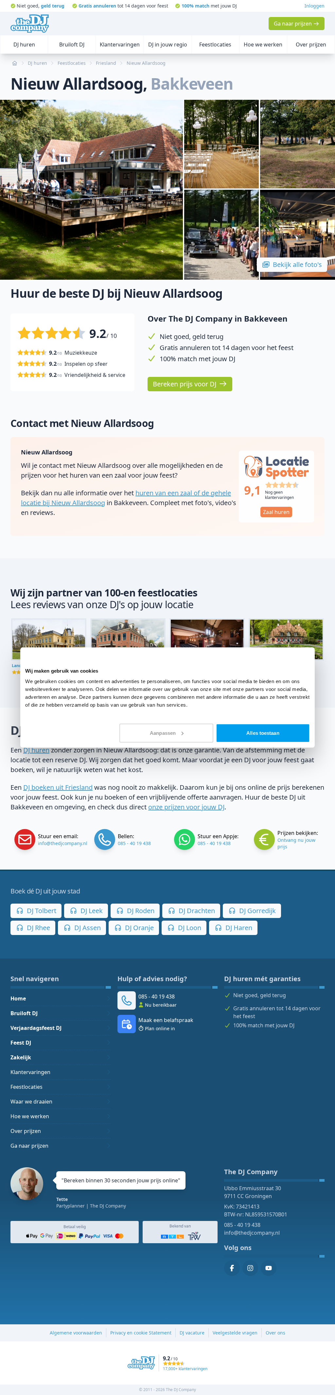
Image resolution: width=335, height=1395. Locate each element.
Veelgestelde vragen (235, 1333)
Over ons (275, 1333)
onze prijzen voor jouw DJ (186, 807)
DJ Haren (238, 927)
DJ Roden (139, 910)
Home (18, 998)
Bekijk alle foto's (297, 264)
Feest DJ (20, 1042)
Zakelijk (20, 1057)
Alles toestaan (262, 732)
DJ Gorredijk (257, 910)
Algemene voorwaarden (76, 1333)
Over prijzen (25, 1131)
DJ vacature (192, 1333)
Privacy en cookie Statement (140, 1333)
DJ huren (36, 750)
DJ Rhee (37, 927)
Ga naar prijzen (29, 1145)
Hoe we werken (29, 1116)
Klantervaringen (30, 1072)
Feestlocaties (26, 1086)
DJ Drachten (196, 910)
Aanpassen (163, 732)
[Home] (29, 23)
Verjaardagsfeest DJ (36, 1028)
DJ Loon (188, 927)
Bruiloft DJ (24, 1013)
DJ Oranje (138, 927)
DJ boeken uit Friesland (58, 787)
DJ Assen (87, 927)
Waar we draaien (31, 1101)
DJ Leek (91, 910)
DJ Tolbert (40, 910)
